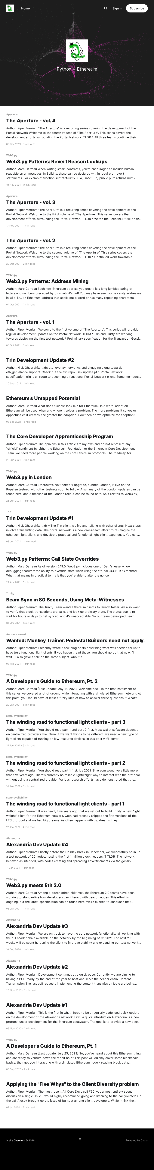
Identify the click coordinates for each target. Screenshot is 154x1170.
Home (25, 8)
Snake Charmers (15, 1140)
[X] (80, 1139)
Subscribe (137, 8)
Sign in (117, 8)
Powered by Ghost (137, 1140)
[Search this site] (106, 8)
